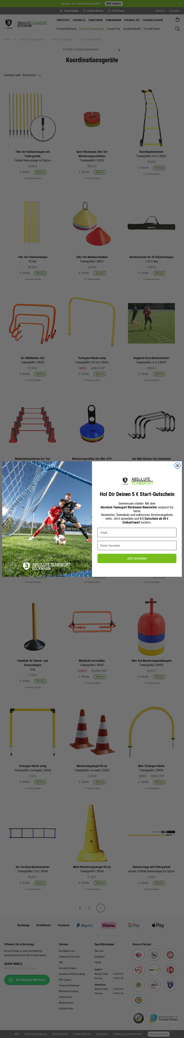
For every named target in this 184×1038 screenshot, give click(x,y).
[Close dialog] (177, 465)
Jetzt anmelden (137, 558)
